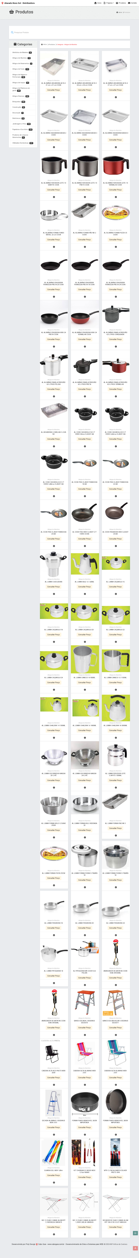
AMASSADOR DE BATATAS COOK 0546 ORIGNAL (54, 1022)
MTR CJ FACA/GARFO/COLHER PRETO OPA (115, 1171)
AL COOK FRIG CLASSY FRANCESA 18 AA (84, 483)
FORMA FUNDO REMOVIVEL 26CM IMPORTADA (84, 1121)
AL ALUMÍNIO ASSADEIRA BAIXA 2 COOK (53, 134)
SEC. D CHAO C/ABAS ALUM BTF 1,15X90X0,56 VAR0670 (54, 1221)
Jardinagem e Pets (21, 124)
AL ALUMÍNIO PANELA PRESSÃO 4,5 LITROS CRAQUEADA (115, 333)
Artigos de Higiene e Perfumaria (19, 76)
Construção (18, 107)
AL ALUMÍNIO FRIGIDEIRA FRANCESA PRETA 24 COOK (115, 284)
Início (99, 3)
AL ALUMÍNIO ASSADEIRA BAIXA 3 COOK (84, 134)
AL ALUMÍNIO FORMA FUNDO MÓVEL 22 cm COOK (53, 234)
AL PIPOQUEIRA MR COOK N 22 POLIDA (84, 972)
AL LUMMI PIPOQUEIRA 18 (53, 971)
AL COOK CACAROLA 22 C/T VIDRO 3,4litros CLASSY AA (53, 483)
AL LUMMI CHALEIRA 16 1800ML (84, 725)
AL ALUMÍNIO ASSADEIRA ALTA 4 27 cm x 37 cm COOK (115, 84)
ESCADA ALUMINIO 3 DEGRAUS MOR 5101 (53, 1121)
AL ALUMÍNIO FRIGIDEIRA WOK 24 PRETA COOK (53, 333)
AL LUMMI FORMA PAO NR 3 (115, 823)
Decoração (17, 113)
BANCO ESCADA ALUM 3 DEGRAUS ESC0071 (115, 1022)
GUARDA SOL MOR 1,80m (53, 1170)
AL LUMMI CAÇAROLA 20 (84, 630)
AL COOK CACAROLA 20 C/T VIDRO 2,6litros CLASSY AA (115, 433)
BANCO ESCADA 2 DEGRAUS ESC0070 (84, 1022)
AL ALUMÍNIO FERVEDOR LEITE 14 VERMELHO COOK (115, 184)
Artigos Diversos (20, 96)
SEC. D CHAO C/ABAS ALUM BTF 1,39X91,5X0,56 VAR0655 (85, 1221)
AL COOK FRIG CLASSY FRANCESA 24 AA (53, 533)
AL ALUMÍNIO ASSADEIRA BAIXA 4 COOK (115, 134)
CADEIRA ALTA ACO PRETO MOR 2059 (53, 1072)
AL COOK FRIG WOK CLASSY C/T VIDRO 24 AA (84, 533)
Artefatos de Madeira (21, 52)
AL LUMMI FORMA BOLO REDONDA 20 (84, 824)
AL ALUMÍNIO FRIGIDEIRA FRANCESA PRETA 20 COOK (53, 284)
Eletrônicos (18, 118)
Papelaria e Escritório (22, 129)
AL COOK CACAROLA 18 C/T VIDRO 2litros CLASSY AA (84, 433)
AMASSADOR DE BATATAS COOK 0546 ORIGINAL (115, 972)
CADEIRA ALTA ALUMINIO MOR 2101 (84, 1072)
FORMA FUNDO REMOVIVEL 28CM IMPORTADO (115, 1121)
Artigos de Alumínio (21, 58)
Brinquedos (18, 102)
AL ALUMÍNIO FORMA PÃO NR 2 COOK (84, 234)
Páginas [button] (109, 3)
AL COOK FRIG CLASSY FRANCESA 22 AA (115, 483)
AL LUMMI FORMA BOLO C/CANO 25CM (53, 824)
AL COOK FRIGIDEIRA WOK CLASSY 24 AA (115, 533)
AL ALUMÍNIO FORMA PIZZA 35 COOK (115, 234)
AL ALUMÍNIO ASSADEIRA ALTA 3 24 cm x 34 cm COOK (84, 84)
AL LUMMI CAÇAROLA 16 (115, 582)
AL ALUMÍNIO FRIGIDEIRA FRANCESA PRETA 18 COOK (84, 284)
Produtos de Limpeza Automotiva (20, 136)
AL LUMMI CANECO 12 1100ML (115, 678)
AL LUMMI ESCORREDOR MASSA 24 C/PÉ (84, 774)
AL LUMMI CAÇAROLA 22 (115, 630)
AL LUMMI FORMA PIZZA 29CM (53, 873)
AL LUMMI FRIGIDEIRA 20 (84, 923)
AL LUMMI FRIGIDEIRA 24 (115, 923)
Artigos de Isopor (20, 83)
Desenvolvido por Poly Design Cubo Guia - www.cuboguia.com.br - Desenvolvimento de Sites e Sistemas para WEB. (58, 1244)
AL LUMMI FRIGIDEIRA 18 (53, 923)
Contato (133, 3)
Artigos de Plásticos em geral (21, 89)
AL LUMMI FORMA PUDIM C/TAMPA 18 (84, 874)
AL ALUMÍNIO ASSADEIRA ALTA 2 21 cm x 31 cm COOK (53, 84)
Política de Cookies (119, 1244)
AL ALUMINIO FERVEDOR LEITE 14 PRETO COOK (84, 184)
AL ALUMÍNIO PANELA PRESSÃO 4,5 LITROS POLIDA (53, 383)
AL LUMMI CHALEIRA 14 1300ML (53, 725)
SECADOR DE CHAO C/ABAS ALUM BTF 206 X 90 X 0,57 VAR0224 (115, 1221)
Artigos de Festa (20, 69)
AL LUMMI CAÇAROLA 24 (53, 678)
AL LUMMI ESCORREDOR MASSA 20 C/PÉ (53, 774)
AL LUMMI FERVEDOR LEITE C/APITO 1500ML (115, 774)
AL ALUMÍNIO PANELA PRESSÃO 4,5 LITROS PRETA (84, 383)
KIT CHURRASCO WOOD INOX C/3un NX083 (84, 1171)
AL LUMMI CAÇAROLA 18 (53, 630)
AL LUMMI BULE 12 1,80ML (84, 582)
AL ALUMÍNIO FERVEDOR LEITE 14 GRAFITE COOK (53, 184)
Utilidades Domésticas (22, 143)
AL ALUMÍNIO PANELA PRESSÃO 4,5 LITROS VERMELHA (115, 383)
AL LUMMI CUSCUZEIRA (53, 582)
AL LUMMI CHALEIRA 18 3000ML (115, 725)
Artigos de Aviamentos (21, 63)
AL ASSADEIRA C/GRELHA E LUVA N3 (53, 433)
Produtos (122, 3)
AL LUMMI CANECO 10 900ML (84, 678)
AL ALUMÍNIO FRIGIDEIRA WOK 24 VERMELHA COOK (84, 333)
